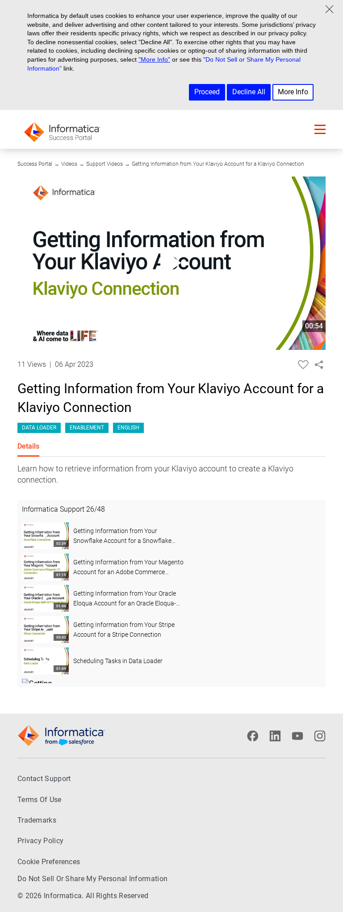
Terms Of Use (39, 799)
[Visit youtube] (297, 736)
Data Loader (39, 427)
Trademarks (36, 820)
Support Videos (104, 164)
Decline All (248, 92)
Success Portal (34, 164)
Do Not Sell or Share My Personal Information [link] (92, 878)
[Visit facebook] (253, 736)
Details (28, 446)
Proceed (207, 92)
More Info (293, 92)
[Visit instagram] (320, 736)
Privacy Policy (40, 840)
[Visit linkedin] (275, 736)
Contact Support (44, 778)
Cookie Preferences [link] (48, 861)
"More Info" (154, 59)
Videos (69, 164)
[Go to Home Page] (62, 129)
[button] (320, 129)
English (128, 427)
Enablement (87, 427)
